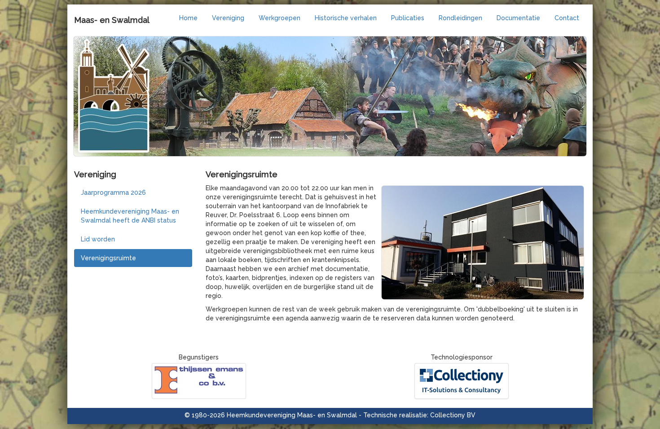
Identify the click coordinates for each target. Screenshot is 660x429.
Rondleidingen (460, 18)
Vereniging (228, 18)
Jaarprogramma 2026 (113, 192)
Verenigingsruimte (108, 258)
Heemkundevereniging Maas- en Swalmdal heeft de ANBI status (130, 216)
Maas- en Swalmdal (112, 20)
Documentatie (518, 18)
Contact (566, 18)
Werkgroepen (279, 18)
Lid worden (98, 239)
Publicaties (407, 18)
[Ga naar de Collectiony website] (461, 381)
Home (188, 18)
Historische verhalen (346, 18)
